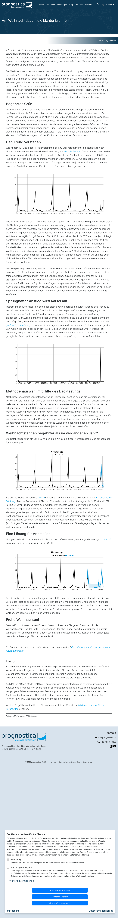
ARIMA (41, 497)
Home (41, 4)
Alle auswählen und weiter (60, 903)
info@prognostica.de (107, 737)
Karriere (88, 4)
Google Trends (72, 151)
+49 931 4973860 (108, 742)
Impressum (53, 762)
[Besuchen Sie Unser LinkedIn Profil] (111, 746)
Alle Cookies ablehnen (60, 890)
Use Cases (50, 4)
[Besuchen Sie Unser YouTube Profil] (114, 746)
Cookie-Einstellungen (85, 762)
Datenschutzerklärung (67, 762)
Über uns (79, 4)
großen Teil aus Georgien (19, 325)
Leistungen (62, 4)
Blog (71, 4)
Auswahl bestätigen (60, 897)
